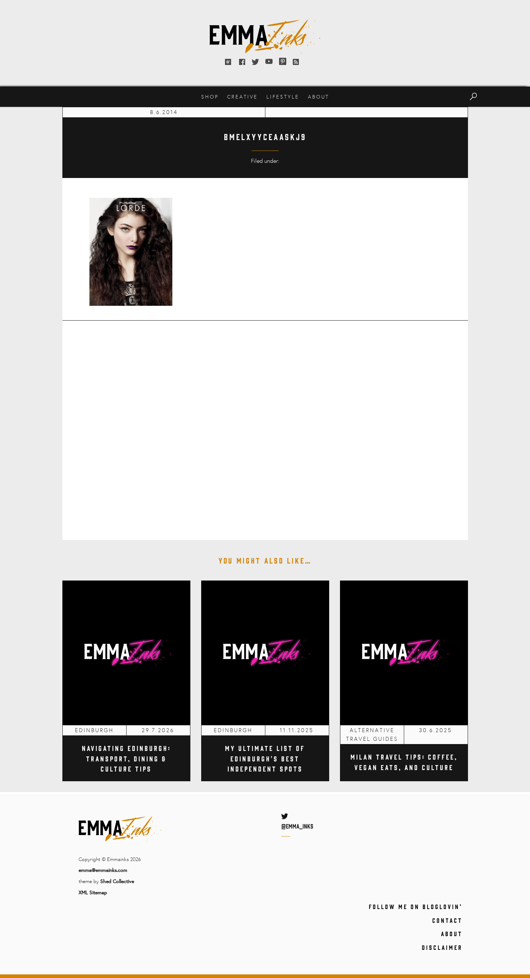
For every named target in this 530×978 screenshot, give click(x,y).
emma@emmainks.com (103, 869)
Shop (209, 96)
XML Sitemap (93, 892)
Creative (242, 96)
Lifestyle (282, 96)
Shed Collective (117, 881)
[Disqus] (265, 425)
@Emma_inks (297, 826)
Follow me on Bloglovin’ (416, 906)
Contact (447, 920)
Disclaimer (442, 947)
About (318, 96)
